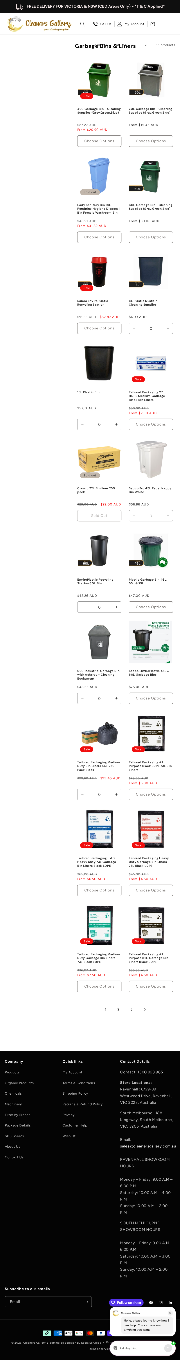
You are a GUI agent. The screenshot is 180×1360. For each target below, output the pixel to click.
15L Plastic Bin (88, 392)
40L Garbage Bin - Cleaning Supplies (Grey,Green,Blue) (99, 111)
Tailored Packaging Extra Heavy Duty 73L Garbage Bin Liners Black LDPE (96, 862)
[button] (82, 24)
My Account (73, 1072)
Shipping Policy (75, 1093)
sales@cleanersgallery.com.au (148, 1146)
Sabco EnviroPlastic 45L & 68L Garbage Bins (149, 673)
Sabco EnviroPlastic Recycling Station (92, 303)
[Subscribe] (86, 1302)
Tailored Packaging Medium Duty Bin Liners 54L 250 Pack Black (98, 766)
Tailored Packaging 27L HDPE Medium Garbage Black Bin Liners (147, 396)
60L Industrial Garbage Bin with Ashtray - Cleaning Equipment (98, 674)
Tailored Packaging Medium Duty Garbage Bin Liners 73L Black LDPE (98, 958)
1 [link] (105, 1009)
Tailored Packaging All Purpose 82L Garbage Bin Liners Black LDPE (148, 958)
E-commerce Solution (61, 1342)
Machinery (13, 1104)
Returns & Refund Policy (83, 1104)
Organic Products (19, 1083)
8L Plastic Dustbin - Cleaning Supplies (144, 303)
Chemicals (13, 1093)
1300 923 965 (150, 1072)
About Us (12, 1146)
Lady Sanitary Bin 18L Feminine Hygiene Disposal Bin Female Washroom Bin (98, 209)
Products (12, 1072)
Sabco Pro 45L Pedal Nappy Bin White (150, 490)
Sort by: (101, 45)
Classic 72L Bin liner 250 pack (96, 490)
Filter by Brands (18, 1115)
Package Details (18, 1125)
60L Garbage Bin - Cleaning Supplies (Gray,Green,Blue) (150, 207)
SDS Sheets (14, 1136)
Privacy (69, 1115)
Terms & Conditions (79, 1083)
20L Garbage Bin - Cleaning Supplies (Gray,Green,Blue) (150, 111)
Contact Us (14, 1157)
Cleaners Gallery (34, 1342)
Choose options (99, 141)
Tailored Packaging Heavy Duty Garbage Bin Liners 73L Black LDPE (149, 862)
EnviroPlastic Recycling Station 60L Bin (95, 581)
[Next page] (144, 1009)
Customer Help (75, 1125)
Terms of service (99, 1348)
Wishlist (69, 1136)
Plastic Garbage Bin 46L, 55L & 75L (148, 581)
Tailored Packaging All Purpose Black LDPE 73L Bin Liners (150, 766)
